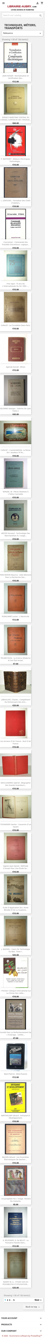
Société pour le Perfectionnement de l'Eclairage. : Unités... (15, 1033)
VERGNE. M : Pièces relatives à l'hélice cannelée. (15, 492)
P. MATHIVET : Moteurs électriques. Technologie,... (15, 160)
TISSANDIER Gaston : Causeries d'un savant (15, 825)
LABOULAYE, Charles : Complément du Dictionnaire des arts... (15, 700)
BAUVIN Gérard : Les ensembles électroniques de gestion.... (15, 1158)
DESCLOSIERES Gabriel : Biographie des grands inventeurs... (15, 784)
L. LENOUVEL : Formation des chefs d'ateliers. (15, 201)
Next (38, 1300)
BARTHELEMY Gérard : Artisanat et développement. (15, 1116)
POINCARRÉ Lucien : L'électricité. (16, 616)
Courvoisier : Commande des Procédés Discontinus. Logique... (15, 243)
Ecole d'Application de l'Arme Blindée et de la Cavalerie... (15, 908)
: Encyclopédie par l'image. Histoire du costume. (16, 1199)
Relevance (22, 33)
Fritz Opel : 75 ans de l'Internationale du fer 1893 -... (15, 285)
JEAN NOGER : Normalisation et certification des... (16, 77)
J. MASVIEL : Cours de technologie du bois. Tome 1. (15, 950)
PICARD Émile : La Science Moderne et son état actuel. (15, 659)
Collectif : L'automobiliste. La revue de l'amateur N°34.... (15, 451)
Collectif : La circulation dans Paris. (15, 325)
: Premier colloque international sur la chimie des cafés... (15, 992)
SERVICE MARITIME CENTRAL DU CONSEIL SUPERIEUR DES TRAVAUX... (15, 118)
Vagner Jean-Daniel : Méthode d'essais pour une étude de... (15, 867)
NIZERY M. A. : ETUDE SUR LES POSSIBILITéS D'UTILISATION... (16, 1283)
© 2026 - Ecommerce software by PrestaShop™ (22, 1336)
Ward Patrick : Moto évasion (15, 1074)
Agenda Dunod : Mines (15, 367)
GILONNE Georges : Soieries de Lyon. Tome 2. (15, 409)
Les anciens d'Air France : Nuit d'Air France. (15, 742)
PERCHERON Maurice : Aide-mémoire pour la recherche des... (15, 576)
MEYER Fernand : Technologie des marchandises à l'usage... (15, 534)
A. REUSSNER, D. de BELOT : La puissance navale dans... (15, 1241)
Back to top (33, 1307)
